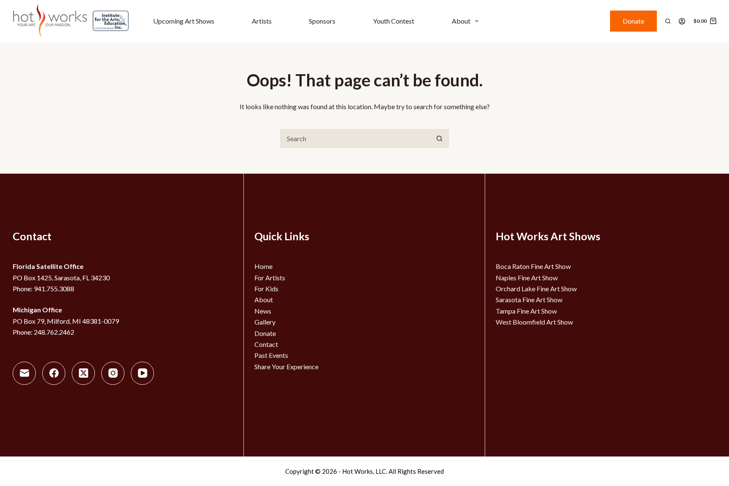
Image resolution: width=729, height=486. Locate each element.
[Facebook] (53, 373)
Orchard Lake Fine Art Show (536, 289)
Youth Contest (393, 21)
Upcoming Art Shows (183, 21)
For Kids (266, 289)
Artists (262, 21)
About (461, 21)
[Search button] (439, 138)
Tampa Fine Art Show (526, 311)
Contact (266, 344)
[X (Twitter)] (83, 373)
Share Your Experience (286, 366)
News (262, 311)
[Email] (24, 373)
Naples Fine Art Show (527, 278)
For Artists (269, 278)
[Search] (667, 21)
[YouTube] (142, 373)
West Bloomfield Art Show (534, 322)
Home (263, 266)
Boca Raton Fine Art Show (533, 266)
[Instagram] (112, 373)
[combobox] (355, 138)
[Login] (682, 21)
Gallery (264, 322)
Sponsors (322, 21)
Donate (633, 21)
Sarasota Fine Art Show (529, 299)
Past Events (271, 355)
